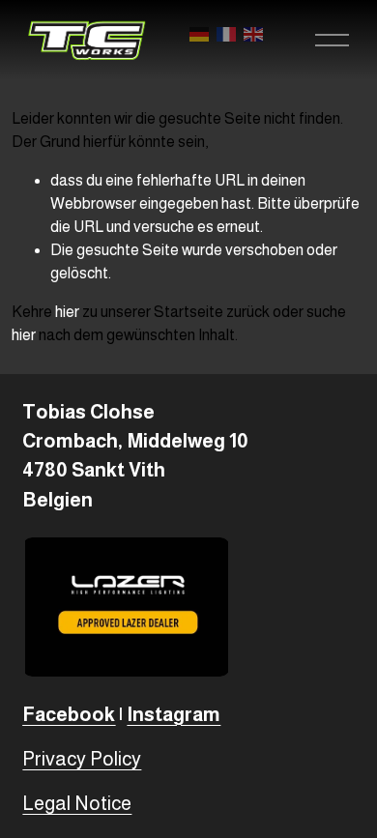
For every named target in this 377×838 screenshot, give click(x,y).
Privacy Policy (81, 758)
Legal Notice (76, 803)
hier (67, 311)
